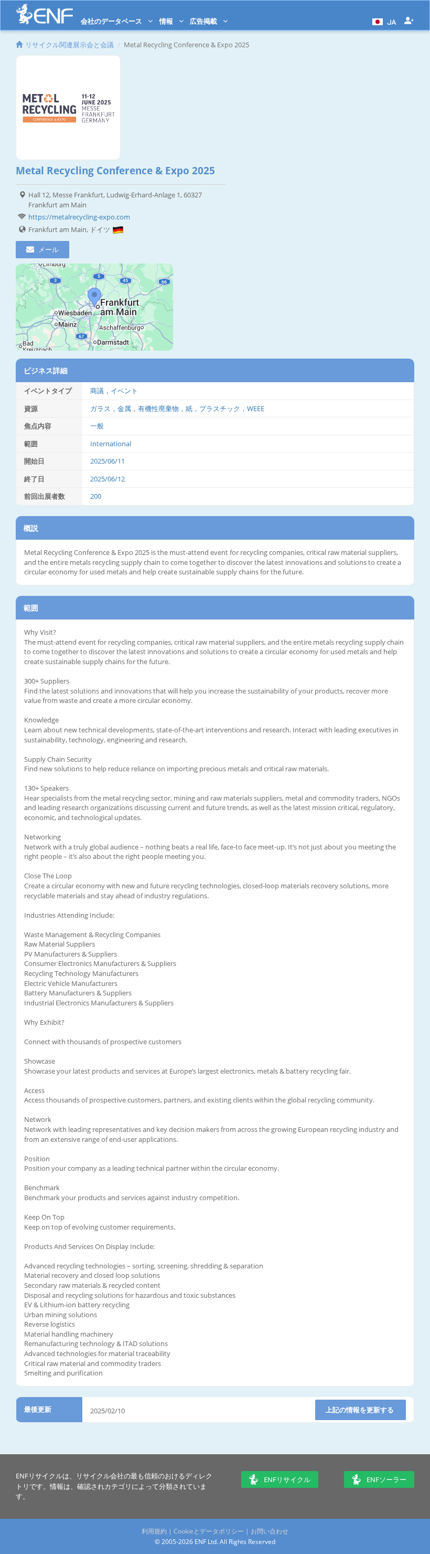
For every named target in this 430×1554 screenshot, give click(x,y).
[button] (383, 21)
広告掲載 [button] (204, 21)
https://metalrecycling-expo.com (79, 217)
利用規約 (154, 1531)
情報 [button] (167, 21)
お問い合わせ (269, 1531)
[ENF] (44, 14)
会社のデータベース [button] (112, 21)
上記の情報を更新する (360, 1409)
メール (48, 249)
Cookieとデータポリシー (209, 1531)
